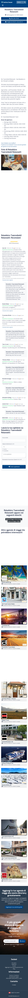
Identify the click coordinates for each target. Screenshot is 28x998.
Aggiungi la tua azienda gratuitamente (14, 967)
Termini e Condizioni (14, 975)
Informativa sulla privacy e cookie (14, 978)
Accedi (14, 966)
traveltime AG (5, 625)
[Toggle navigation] (2, 5)
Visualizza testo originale (7, 280)
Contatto (14, 985)
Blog (14, 968)
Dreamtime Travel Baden (8, 647)
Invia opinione (15, 467)
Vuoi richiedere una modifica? (8, 143)
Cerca (22, 941)
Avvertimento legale (14, 977)
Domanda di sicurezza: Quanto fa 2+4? (12, 459)
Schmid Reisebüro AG (7, 742)
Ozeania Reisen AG (6, 785)
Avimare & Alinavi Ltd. (7, 763)
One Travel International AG (9, 858)
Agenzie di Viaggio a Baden (14, 521)
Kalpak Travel (5, 720)
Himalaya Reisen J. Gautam (9, 698)
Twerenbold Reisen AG (8, 836)
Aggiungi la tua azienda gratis (14, 907)
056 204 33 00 (14, 18)
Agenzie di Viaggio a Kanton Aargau (14, 519)
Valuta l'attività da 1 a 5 (8, 444)
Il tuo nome (5, 437)
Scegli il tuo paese (14, 992)
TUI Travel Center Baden (8, 604)
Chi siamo (14, 963)
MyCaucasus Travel (7, 879)
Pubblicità (14, 964)
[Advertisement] (14, 39)
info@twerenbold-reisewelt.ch (15, 22)
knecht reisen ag (6, 582)
